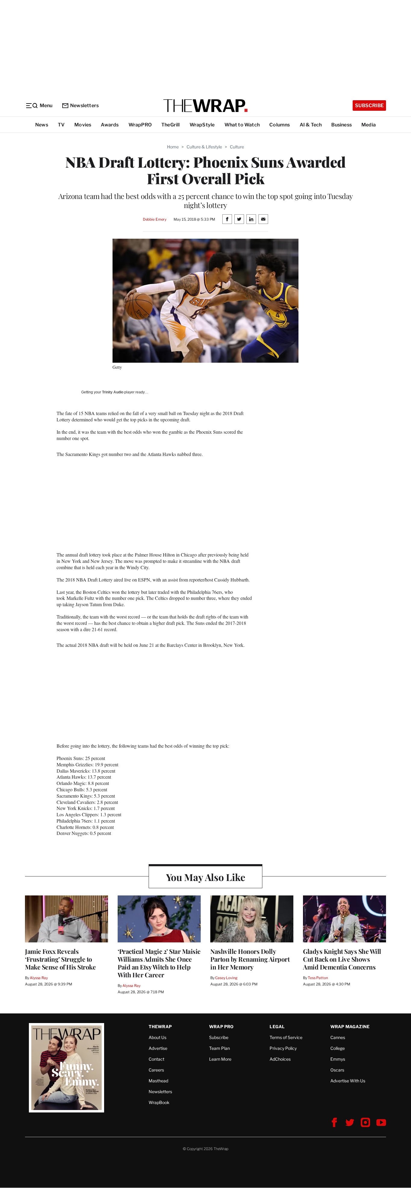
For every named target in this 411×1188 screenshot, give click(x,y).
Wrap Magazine (350, 1026)
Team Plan (219, 1048)
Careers (156, 1069)
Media (368, 125)
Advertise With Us (347, 1080)
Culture (237, 146)
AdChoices (280, 1059)
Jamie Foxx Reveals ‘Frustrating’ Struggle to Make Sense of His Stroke (60, 959)
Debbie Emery (154, 219)
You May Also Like (205, 876)
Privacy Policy (283, 1048)
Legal (277, 1026)
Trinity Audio (112, 392)
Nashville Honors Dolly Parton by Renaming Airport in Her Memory (249, 959)
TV (61, 125)
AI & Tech (311, 125)
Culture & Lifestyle (204, 146)
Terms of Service (286, 1037)
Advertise (158, 1048)
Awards (110, 125)
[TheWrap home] (205, 105)
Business (341, 125)
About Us (157, 1037)
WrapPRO (140, 125)
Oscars (337, 1069)
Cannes (337, 1037)
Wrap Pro (221, 1026)
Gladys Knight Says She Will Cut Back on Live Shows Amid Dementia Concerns (342, 959)
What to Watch (242, 125)
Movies (82, 125)
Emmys (337, 1059)
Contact (156, 1059)
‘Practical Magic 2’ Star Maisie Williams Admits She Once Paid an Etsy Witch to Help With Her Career (159, 963)
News (41, 125)
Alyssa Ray (39, 978)
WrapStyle (202, 125)
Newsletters (84, 105)
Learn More (220, 1059)
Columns (279, 125)
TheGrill (170, 125)
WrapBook (159, 1102)
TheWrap (160, 1026)
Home (173, 146)
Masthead (158, 1080)
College (337, 1048)
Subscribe (369, 105)
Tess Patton (318, 978)
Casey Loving (226, 978)
